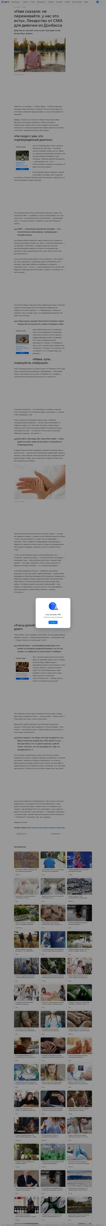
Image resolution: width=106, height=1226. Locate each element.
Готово (53, 622)
